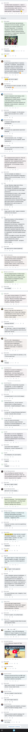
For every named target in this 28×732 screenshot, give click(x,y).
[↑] (19, 13)
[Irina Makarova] (2, 61)
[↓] (21, 13)
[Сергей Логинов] (2, 674)
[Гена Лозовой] (2, 128)
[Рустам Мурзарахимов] (2, 471)
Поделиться (24, 13)
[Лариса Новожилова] (2, 309)
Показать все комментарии (14, 380)
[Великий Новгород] (2, 94)
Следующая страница (14, 726)
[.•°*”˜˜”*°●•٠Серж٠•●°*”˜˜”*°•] (2, 630)
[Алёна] (2, 339)
